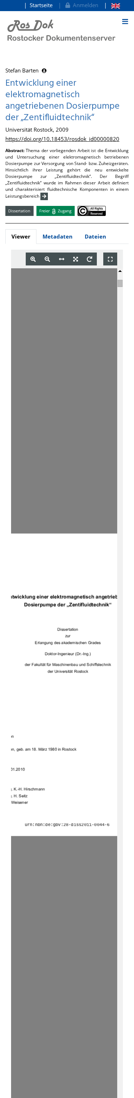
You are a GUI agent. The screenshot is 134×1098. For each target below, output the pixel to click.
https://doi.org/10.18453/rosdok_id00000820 (62, 138)
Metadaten (58, 236)
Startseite (41, 5)
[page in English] (112, 5)
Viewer (20, 236)
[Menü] (125, 21)
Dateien (95, 236)
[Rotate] (89, 259)
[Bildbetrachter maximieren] (110, 259)
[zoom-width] (61, 259)
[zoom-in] (33, 259)
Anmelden (84, 5)
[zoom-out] (47, 259)
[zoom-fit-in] (76, 259)
